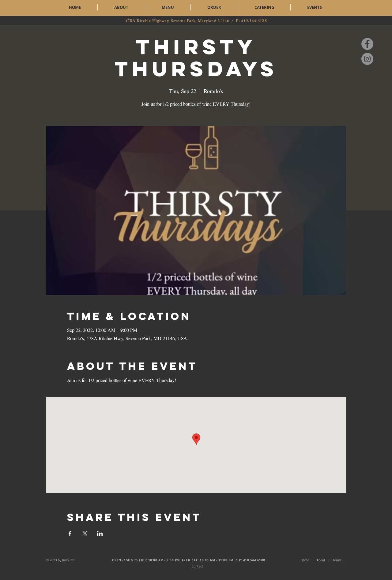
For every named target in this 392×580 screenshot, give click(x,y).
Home (305, 560)
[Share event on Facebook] (70, 533)
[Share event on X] (85, 533)
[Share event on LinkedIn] (100, 533)
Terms (337, 560)
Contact (197, 566)
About (321, 560)
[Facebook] (367, 44)
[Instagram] (367, 59)
